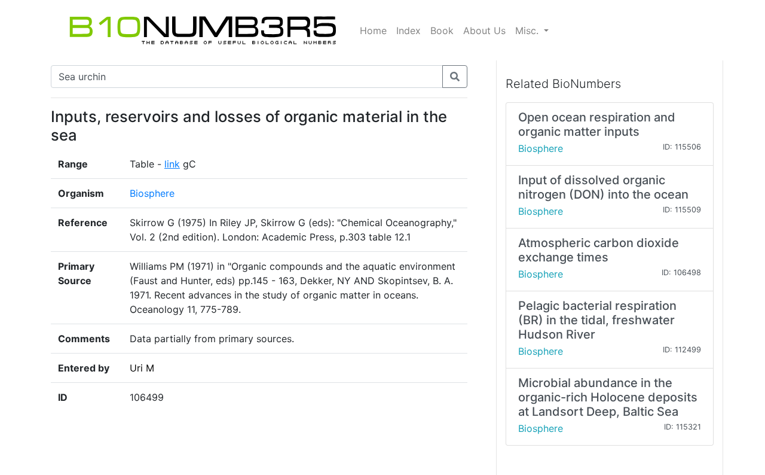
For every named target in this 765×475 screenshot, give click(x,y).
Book (442, 30)
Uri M (142, 368)
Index (408, 30)
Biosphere (152, 193)
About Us (484, 30)
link (172, 164)
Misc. (528, 30)
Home (373, 30)
